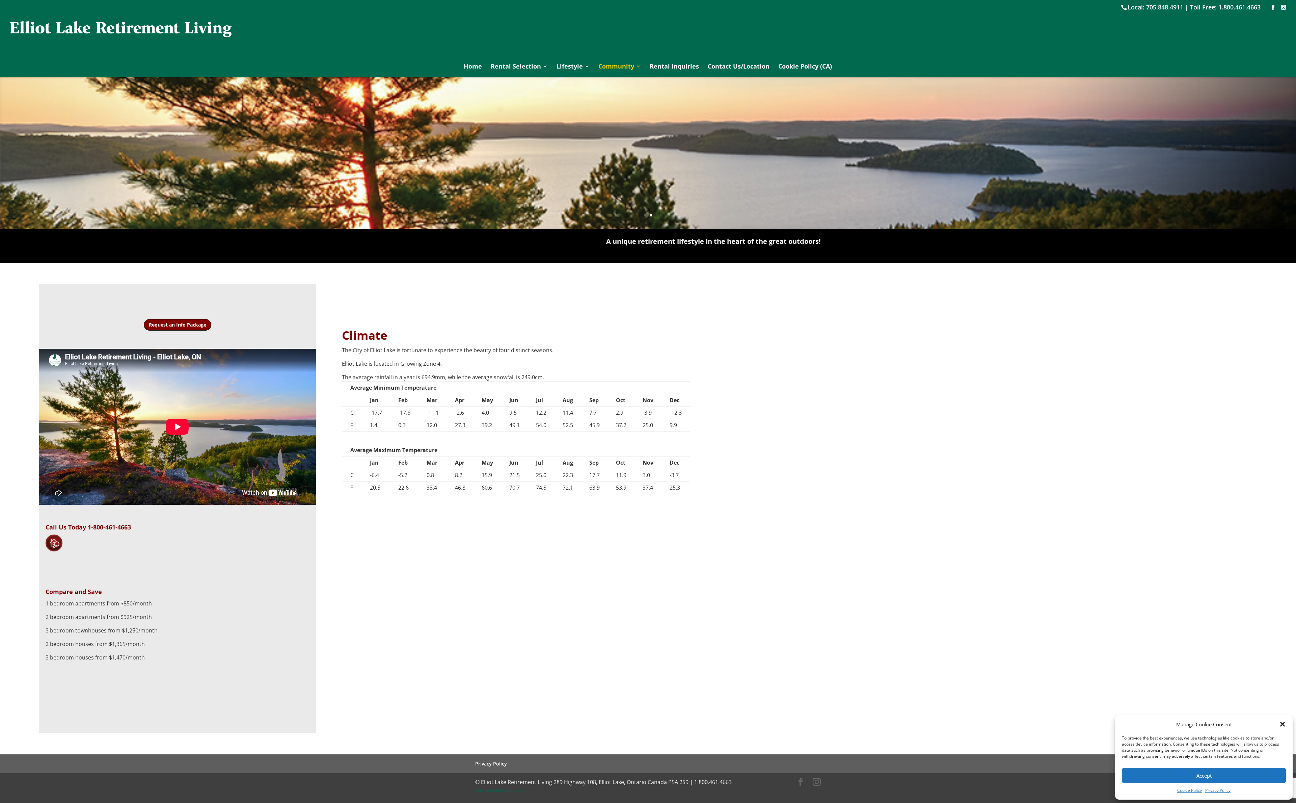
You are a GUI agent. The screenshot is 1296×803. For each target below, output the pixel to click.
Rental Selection (516, 67)
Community (616, 67)
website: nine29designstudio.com (502, 790)
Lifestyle (570, 67)
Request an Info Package (177, 324)
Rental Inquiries (674, 67)
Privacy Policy (1218, 790)
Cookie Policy (1189, 790)
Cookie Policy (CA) (805, 67)
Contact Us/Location (739, 67)
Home (473, 67)
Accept (1204, 775)
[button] (1282, 724)
